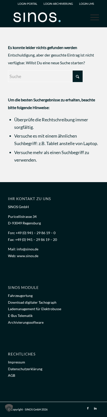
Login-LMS (86, 3)
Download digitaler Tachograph (32, 302)
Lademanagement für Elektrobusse (34, 309)
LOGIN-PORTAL (27, 3)
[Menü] (92, 17)
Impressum (16, 362)
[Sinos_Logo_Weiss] (44, 17)
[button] (9, 408)
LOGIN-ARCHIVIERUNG (58, 3)
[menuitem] (27, 4)
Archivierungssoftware (26, 322)
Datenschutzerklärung (25, 369)
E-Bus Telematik (20, 315)
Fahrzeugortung (20, 295)
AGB (11, 375)
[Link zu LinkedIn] (95, 408)
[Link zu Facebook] (88, 408)
